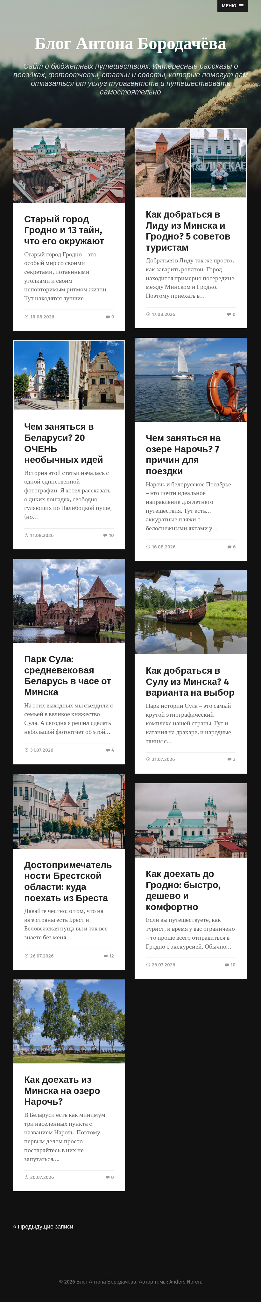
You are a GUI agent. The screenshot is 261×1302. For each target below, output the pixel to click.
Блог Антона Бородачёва (130, 42)
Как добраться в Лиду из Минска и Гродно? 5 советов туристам (188, 231)
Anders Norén (185, 1282)
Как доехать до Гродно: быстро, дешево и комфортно (183, 890)
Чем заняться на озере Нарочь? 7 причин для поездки (183, 455)
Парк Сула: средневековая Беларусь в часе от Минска (67, 676)
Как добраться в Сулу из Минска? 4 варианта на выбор (190, 681)
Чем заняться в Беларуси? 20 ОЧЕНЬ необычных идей (63, 443)
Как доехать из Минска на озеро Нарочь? (62, 1090)
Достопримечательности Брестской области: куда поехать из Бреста (68, 882)
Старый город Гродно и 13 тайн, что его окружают (64, 230)
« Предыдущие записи (43, 1226)
